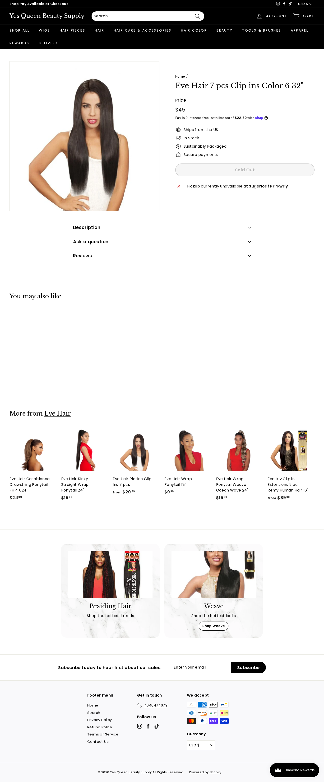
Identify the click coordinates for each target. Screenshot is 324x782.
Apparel (300, 30)
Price (180, 100)
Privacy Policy (99, 719)
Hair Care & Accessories (142, 30)
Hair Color (194, 30)
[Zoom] (84, 136)
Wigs (44, 30)
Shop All (19, 30)
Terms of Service (102, 734)
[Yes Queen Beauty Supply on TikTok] (156, 726)
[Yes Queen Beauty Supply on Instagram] (139, 726)
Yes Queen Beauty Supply (46, 16)
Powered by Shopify (205, 772)
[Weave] (213, 574)
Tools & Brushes (261, 30)
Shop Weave (213, 625)
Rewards (19, 43)
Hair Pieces (72, 30)
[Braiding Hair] (110, 574)
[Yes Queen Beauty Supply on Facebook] (148, 726)
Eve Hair (57, 413)
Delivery (48, 43)
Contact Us (98, 741)
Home (180, 76)
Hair (99, 30)
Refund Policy (99, 727)
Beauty (225, 30)
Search (93, 712)
